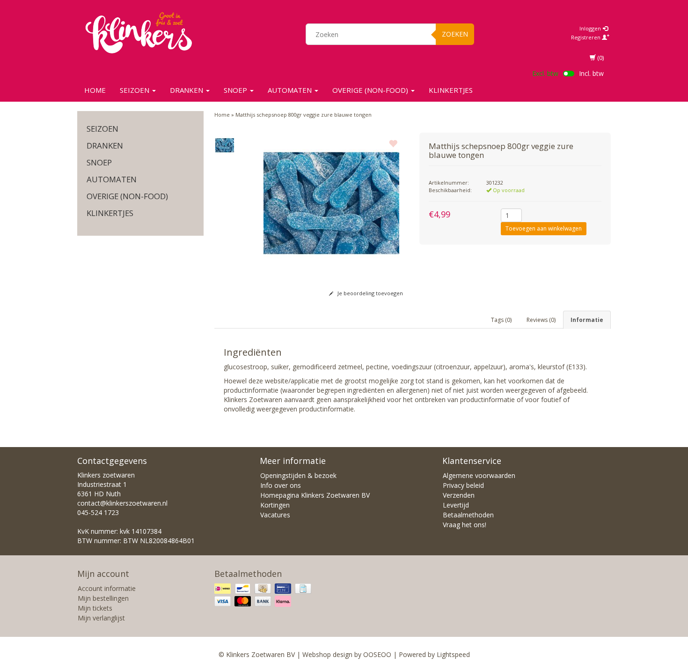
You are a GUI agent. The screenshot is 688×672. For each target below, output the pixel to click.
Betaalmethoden (468, 514)
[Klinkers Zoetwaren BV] (138, 33)
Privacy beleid (463, 485)
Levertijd (456, 504)
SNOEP (236, 90)
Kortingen (275, 504)
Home (95, 90)
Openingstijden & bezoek (298, 475)
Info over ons (280, 485)
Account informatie (107, 588)
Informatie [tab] (587, 320)
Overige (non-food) (371, 90)
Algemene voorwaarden (479, 475)
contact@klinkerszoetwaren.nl (122, 503)
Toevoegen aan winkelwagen (543, 228)
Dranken (187, 90)
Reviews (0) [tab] (541, 320)
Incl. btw (591, 73)
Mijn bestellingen (103, 598)
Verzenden (459, 495)
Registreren (586, 37)
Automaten (291, 90)
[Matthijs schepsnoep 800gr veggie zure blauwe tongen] (225, 145)
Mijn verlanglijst (101, 617)
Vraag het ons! (464, 524)
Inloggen (590, 28)
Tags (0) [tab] (501, 320)
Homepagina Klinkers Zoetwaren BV (315, 495)
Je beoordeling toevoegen (369, 293)
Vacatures (275, 514)
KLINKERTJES (451, 90)
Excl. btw (545, 73)
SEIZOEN (135, 90)
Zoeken (455, 34)
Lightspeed (453, 654)
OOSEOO (377, 654)
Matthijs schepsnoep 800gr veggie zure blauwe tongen (303, 114)
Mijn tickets (95, 608)
